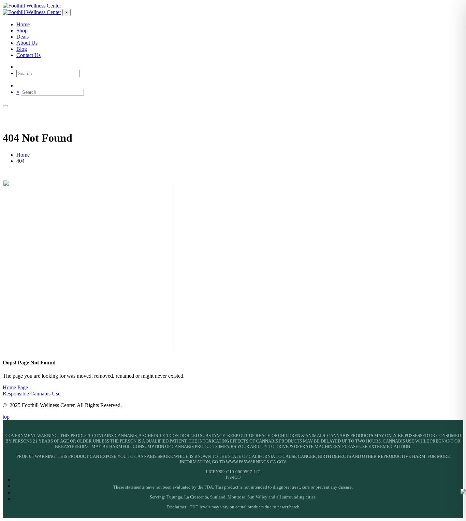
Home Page (15, 387)
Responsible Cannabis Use (31, 393)
